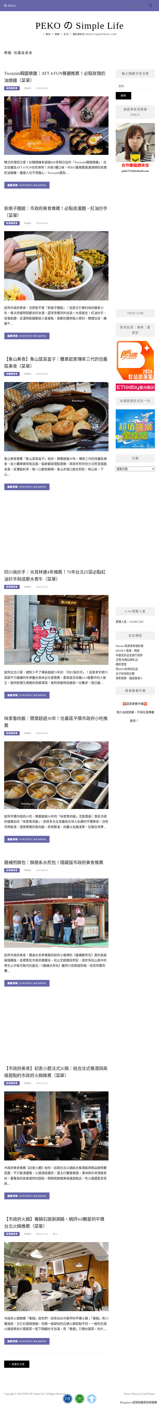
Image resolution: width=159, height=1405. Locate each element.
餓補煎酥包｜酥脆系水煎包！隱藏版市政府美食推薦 (53, 862)
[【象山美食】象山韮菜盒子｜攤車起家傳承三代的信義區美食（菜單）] (56, 416)
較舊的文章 (18, 1364)
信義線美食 (12, 374)
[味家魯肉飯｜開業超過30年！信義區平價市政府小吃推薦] (56, 774)
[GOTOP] (91, 1399)
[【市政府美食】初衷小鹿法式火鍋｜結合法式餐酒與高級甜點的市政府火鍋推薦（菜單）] (56, 1125)
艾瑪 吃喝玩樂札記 (127, 659)
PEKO (27, 88)
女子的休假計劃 (125, 673)
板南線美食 (12, 88)
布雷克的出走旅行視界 (129, 655)
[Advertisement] (56, 535)
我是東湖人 (136, 678)
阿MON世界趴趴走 (127, 669)
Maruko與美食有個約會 (129, 646)
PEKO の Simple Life (79, 25)
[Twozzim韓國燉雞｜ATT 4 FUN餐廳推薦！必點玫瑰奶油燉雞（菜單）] (56, 125)
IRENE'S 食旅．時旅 (128, 650)
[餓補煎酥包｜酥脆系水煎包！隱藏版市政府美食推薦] (56, 912)
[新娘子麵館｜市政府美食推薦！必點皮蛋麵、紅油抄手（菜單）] (56, 265)
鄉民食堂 (121, 664)
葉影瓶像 (121, 678)
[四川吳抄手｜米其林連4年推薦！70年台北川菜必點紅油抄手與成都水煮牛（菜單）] (56, 629)
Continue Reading (33, 185)
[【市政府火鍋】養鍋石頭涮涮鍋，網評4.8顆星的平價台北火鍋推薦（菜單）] (56, 1276)
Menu (12, 5)
